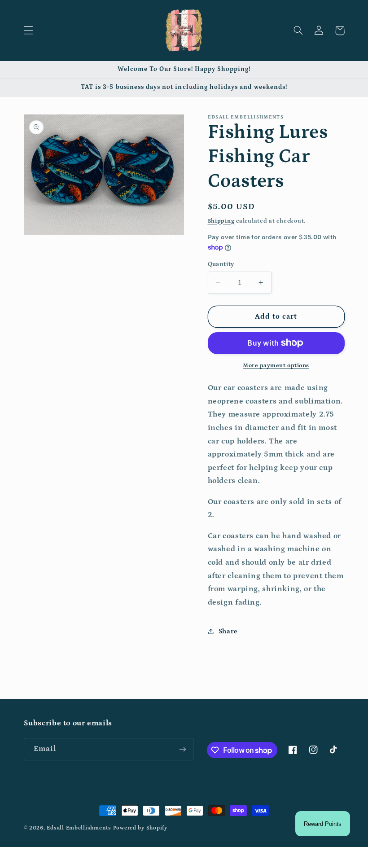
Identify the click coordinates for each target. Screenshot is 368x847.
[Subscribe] (182, 749)
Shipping (221, 221)
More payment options (276, 365)
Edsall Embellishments (79, 828)
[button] (28, 30)
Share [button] (228, 631)
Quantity (221, 264)
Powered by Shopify (140, 828)
